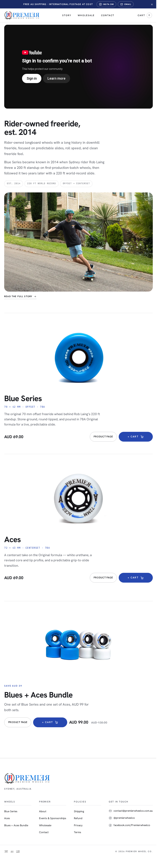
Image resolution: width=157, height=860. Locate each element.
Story (66, 15)
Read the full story (18, 296)
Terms (77, 832)
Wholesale (86, 15)
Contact (107, 15)
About (42, 811)
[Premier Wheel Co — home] (22, 15)
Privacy (78, 825)
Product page (103, 436)
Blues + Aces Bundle (38, 695)
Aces (12, 539)
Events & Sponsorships (52, 818)
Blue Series (23, 398)
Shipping (79, 811)
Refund (78, 818)
